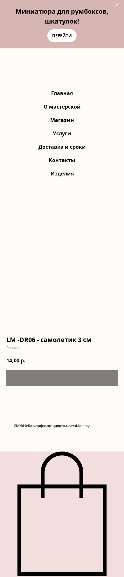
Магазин (62, 120)
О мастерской (62, 106)
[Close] (117, 5)
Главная (62, 93)
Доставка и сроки (62, 146)
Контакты (62, 160)
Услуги (62, 133)
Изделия (62, 173)
